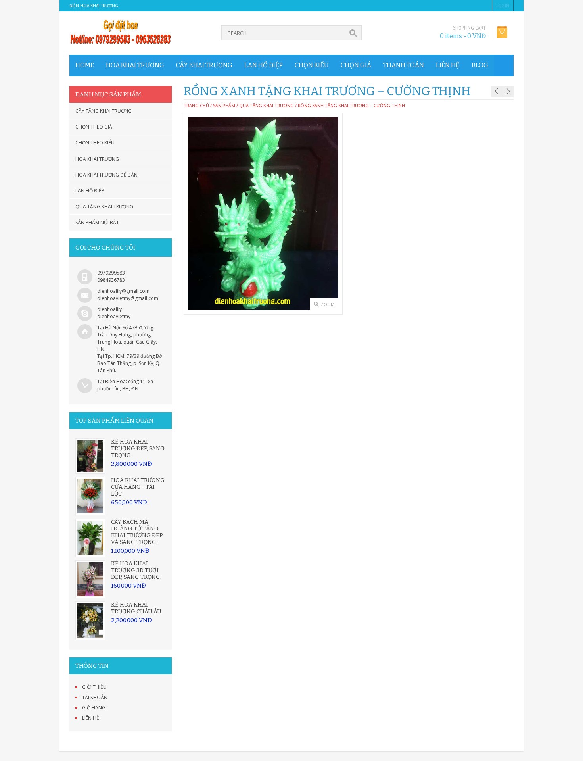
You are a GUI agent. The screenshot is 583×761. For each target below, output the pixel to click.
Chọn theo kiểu (95, 142)
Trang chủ (196, 105)
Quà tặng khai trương (104, 206)
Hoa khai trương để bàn (106, 174)
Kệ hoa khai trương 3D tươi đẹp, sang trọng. (136, 570)
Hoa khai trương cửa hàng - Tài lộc (138, 487)
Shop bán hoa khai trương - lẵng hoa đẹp (501, 80)
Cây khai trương (204, 65)
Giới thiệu (94, 687)
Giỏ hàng (93, 707)
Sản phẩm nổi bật (97, 222)
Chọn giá (356, 65)
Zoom (327, 304)
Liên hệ (448, 65)
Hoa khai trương (135, 65)
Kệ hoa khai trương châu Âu (136, 608)
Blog (480, 65)
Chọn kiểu (312, 65)
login (502, 5)
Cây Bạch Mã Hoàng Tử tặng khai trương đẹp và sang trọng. (137, 532)
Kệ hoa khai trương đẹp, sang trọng (138, 448)
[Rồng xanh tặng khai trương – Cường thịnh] (263, 213)
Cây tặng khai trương (103, 111)
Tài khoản (94, 697)
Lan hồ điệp (263, 65)
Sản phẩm (224, 105)
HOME (84, 65)
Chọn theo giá (93, 126)
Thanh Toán (403, 65)
